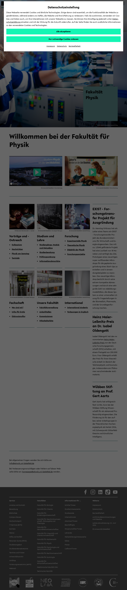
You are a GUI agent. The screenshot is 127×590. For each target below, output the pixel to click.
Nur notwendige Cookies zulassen (64, 39)
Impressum (51, 46)
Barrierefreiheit (74, 46)
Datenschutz (62, 46)
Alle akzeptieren (63, 31)
